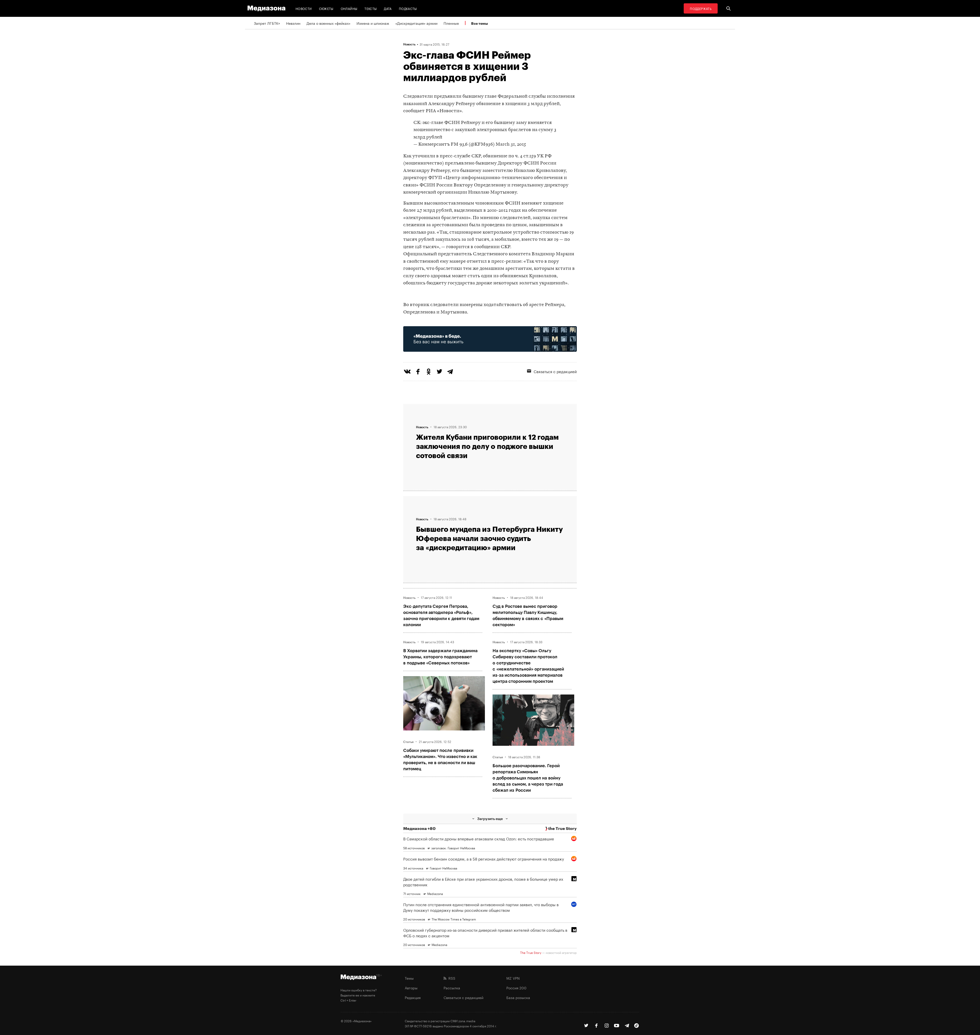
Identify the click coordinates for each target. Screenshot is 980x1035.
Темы (409, 978)
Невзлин (293, 23)
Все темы (479, 23)
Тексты (370, 8)
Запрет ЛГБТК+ (267, 23)
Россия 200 (516, 987)
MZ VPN (513, 978)
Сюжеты (326, 8)
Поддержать (701, 8)
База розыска (518, 997)
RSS (450, 978)
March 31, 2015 (511, 144)
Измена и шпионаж (373, 23)
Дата (387, 8)
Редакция (413, 997)
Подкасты (408, 8)
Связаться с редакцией (555, 371)
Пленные (451, 23)
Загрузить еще (490, 818)
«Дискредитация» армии (416, 23)
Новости (304, 8)
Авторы (411, 987)
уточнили (423, 156)
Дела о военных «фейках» (328, 23)
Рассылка (452, 987)
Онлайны (349, 8)
